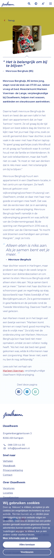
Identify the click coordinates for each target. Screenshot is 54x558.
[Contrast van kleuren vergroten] (36, 3)
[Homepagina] (7, 3)
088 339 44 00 (16, 445)
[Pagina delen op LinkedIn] (27, 391)
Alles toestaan (27, 544)
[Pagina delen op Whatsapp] (35, 391)
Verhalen (8, 461)
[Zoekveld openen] (29, 3)
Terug (11, 20)
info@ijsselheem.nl (19, 448)
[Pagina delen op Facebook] (18, 391)
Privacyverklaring (13, 470)
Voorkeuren (27, 552)
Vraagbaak (9, 465)
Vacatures (9, 488)
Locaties (8, 493)
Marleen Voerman (13, 370)
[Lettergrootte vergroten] (43, 3)
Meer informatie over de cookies (20, 538)
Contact (7, 475)
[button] (50, 3)
